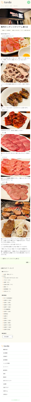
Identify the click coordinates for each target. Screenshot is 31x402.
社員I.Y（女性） (7, 302)
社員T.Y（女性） (7, 307)
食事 (25, 30)
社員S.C (5, 318)
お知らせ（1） (7, 291)
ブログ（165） (7, 280)
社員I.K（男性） (7, 322)
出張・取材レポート (8, 274)
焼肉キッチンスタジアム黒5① (11, 258)
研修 (4, 373)
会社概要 (5, 353)
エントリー (5, 367)
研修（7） (6, 287)
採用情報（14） (7, 289)
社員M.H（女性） (8, 300)
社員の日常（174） (8, 284)
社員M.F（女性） (8, 327)
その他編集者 (7, 309)
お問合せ (5, 394)
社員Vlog (5, 391)
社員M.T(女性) (7, 329)
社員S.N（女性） (8, 304)
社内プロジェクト (7, 380)
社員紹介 (5, 356)
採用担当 (6, 313)
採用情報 (5, 360)
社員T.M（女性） (8, 325)
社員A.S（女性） (8, 320)
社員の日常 (28, 30)
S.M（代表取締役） (8, 30)
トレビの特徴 (6, 363)
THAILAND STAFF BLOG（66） (11, 278)
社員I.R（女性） (7, 311)
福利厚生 (5, 370)
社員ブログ (5, 387)
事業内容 (5, 349)
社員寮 (4, 384)
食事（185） (7, 282)
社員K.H (5, 316)
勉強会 (4, 377)
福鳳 (27, 262)
